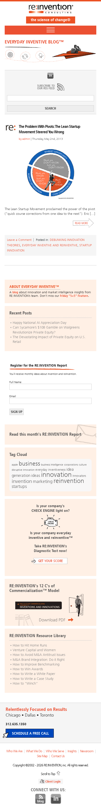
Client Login (53, 781)
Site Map (42, 756)
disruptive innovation (23, 469)
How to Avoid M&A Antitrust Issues (39, 655)
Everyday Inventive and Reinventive (50, 245)
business (29, 463)
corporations (71, 464)
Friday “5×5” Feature (74, 296)
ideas (35, 475)
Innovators (79, 476)
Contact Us (57, 756)
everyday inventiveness (50, 469)
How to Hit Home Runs (30, 645)
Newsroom (86, 751)
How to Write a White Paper (34, 674)
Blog (40, 799)
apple (15, 464)
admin (26, 139)
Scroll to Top (48, 773)
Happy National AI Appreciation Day (39, 323)
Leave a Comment (19, 240)
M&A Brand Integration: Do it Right (39, 660)
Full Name (15, 382)
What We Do (34, 751)
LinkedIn (50, 76)
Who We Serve (55, 751)
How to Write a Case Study (33, 679)
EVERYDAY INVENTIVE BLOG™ (34, 42)
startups (19, 486)
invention (22, 481)
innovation (56, 474)
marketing (43, 481)
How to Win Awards (28, 669)
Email (12, 396)
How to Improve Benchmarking (36, 664)
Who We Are (14, 751)
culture (83, 464)
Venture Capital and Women (34, 650)
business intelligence (52, 464)
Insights (72, 751)
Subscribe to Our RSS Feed (50, 86)
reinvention (69, 481)
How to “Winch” (25, 683)
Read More (83, 223)
